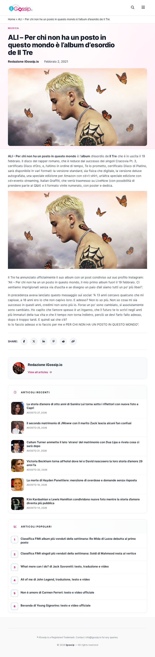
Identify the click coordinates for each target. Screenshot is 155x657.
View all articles (38, 372)
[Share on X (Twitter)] (34, 341)
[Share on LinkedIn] (43, 341)
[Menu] (143, 7)
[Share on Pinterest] (53, 341)
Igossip (70, 644)
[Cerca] (132, 7)
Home (11, 19)
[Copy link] (73, 341)
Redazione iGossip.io (23, 61)
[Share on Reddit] (63, 341)
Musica (13, 28)
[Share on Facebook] (24, 341)
